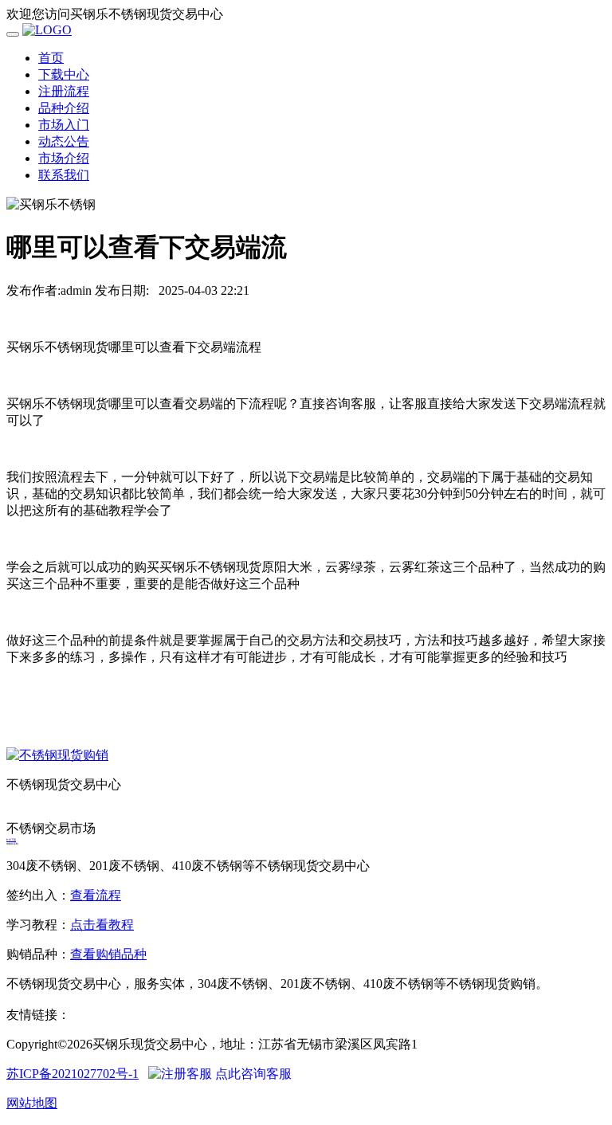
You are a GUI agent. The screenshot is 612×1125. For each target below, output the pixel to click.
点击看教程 (102, 924)
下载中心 (63, 74)
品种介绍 (63, 108)
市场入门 (63, 124)
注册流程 (63, 91)
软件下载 (11, 839)
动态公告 (63, 141)
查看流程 (95, 895)
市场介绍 (63, 158)
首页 (51, 58)
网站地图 (31, 1103)
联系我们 (63, 175)
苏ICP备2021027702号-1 (72, 1073)
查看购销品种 (108, 954)
